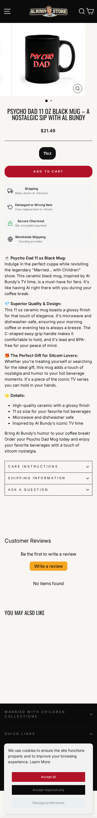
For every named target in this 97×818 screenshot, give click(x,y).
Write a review (48, 566)
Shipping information (37, 478)
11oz (47, 153)
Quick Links (20, 734)
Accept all (48, 777)
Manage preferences (48, 803)
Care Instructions (33, 466)
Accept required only (48, 790)
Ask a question (28, 490)
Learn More (40, 761)
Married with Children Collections (35, 714)
